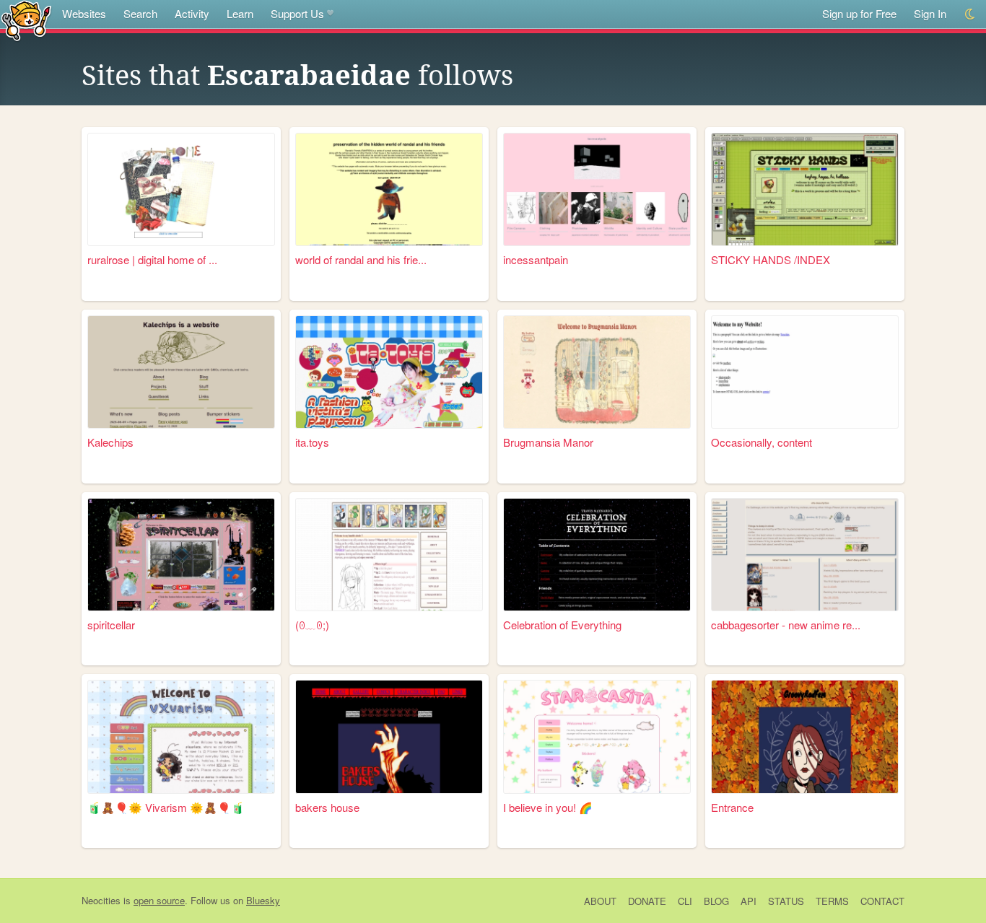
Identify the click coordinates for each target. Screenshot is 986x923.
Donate (647, 901)
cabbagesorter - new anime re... (785, 624)
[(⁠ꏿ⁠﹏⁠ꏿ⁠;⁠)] (389, 554)
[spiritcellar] (181, 554)
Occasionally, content (761, 442)
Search (140, 13)
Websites (84, 13)
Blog (716, 901)
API (748, 901)
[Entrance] (805, 736)
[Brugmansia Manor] (597, 372)
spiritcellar (111, 624)
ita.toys (312, 442)
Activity (192, 13)
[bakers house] (389, 736)
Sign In (930, 13)
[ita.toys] (389, 372)
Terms (832, 901)
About (600, 901)
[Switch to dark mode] (970, 14)
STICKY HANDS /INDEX (770, 259)
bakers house (327, 807)
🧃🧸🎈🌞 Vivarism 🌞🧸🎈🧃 (166, 807)
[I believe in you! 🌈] (597, 736)
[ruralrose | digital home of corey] (181, 189)
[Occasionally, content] (805, 372)
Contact (882, 901)
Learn (240, 13)
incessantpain (535, 259)
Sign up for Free (859, 13)
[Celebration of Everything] (597, 554)
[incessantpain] (597, 189)
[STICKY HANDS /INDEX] (805, 189)
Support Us (297, 13)
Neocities (101, 900)
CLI (685, 901)
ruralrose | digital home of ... (152, 259)
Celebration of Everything (562, 624)
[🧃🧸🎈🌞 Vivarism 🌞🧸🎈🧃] (181, 736)
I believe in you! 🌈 (548, 807)
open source (159, 900)
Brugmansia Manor (548, 442)
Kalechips (110, 442)
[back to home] (26, 19)
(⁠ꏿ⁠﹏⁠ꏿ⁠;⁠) (312, 624)
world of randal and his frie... (361, 259)
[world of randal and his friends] (389, 189)
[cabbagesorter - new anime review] (805, 554)
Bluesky (263, 900)
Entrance (732, 807)
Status (786, 901)
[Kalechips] (181, 372)
